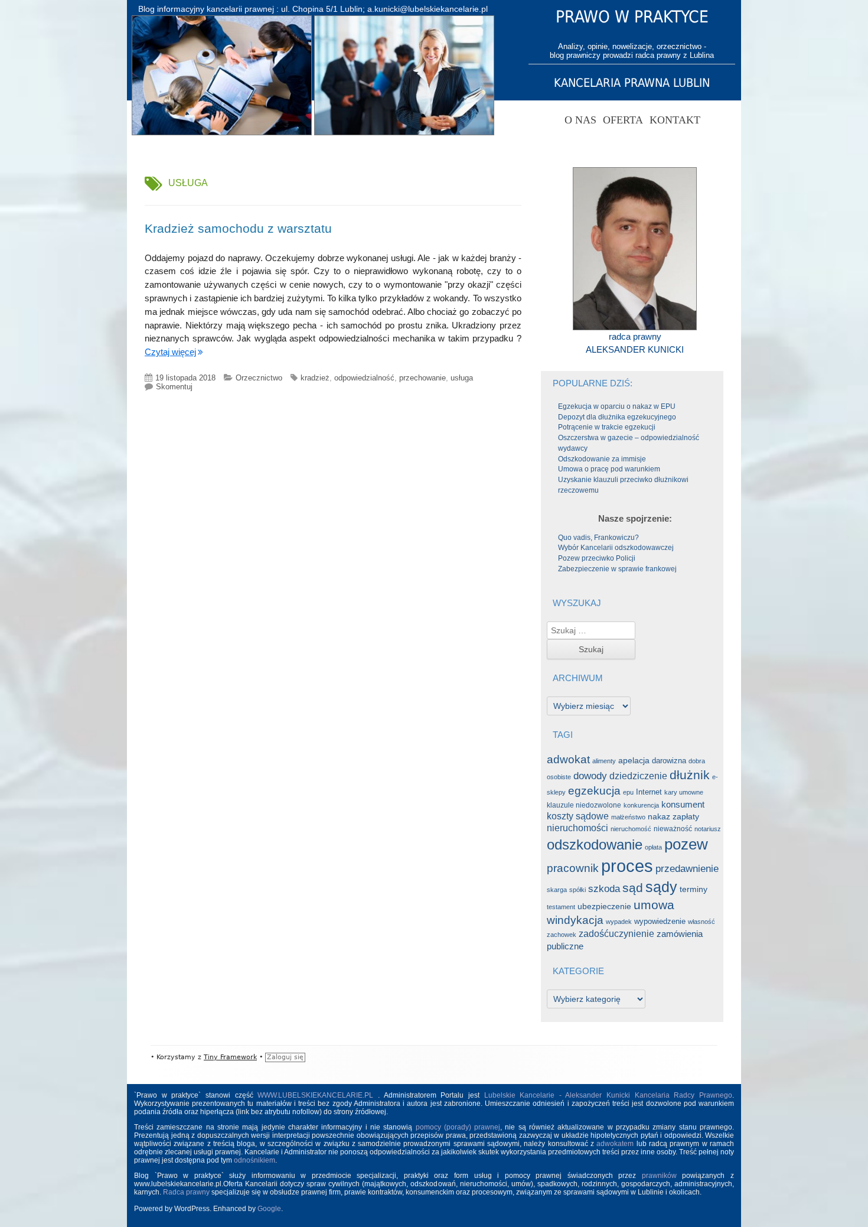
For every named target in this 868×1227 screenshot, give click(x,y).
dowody (590, 776)
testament (561, 906)
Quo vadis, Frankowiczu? (598, 537)
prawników (659, 1175)
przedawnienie (687, 868)
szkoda (604, 888)
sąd (632, 888)
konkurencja (641, 805)
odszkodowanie (594, 844)
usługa (462, 377)
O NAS (580, 120)
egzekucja (594, 790)
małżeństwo (628, 817)
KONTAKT (675, 120)
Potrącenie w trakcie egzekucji (606, 427)
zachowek (561, 934)
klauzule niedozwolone (584, 805)
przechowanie (422, 377)
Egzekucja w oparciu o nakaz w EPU (617, 406)
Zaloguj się (285, 1057)
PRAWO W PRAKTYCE (632, 17)
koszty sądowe (578, 816)
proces (627, 866)
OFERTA (623, 120)
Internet (649, 791)
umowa (654, 905)
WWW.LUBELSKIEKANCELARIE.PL (317, 1095)
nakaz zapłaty (673, 816)
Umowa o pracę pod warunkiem (609, 469)
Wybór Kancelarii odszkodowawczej (616, 547)
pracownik (573, 868)
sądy (661, 886)
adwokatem (615, 1144)
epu (628, 792)
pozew (686, 844)
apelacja (634, 760)
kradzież (315, 377)
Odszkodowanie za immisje (602, 459)
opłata (653, 847)
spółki (577, 889)
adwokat (568, 759)
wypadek (619, 921)
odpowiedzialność (364, 377)
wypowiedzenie (660, 921)
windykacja (575, 919)
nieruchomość (631, 828)
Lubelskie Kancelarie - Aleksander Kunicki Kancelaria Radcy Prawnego (608, 1095)
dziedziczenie (638, 776)
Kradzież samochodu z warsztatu (238, 228)
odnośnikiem (254, 1160)
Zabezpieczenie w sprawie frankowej (617, 569)
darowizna (669, 760)
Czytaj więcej (170, 352)
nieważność (673, 829)
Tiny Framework (230, 1057)
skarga (557, 889)
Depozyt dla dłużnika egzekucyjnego (617, 417)
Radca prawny (186, 1192)
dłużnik (690, 775)
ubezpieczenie (604, 906)
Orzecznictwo (259, 377)
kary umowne (683, 792)
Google (269, 1209)
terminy (693, 889)
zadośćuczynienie (616, 933)
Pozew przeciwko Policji (596, 558)
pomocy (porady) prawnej (458, 1127)
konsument (682, 804)
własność (701, 921)
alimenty (604, 760)
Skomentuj (174, 386)
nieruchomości (577, 828)
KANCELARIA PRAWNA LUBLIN (632, 83)
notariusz (707, 828)
